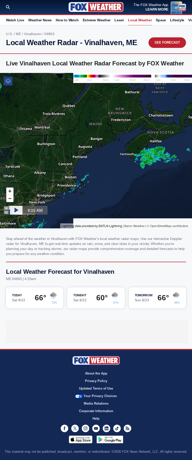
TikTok (117, 428)
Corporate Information (96, 411)
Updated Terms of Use (96, 388)
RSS (127, 428)
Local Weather (140, 20)
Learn (119, 20)
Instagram (85, 428)
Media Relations (96, 403)
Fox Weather (96, 7)
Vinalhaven (33, 34)
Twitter (75, 428)
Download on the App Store (80, 439)
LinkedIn (106, 428)
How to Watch (67, 20)
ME (19, 34)
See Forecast (167, 42)
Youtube (96, 428)
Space (161, 20)
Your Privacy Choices (100, 396)
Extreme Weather (97, 20)
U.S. (10, 34)
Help (96, 418)
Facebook (64, 428)
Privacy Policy (96, 381)
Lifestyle (177, 20)
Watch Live (15, 20)
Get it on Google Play (109, 439)
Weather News (40, 20)
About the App (96, 373)
